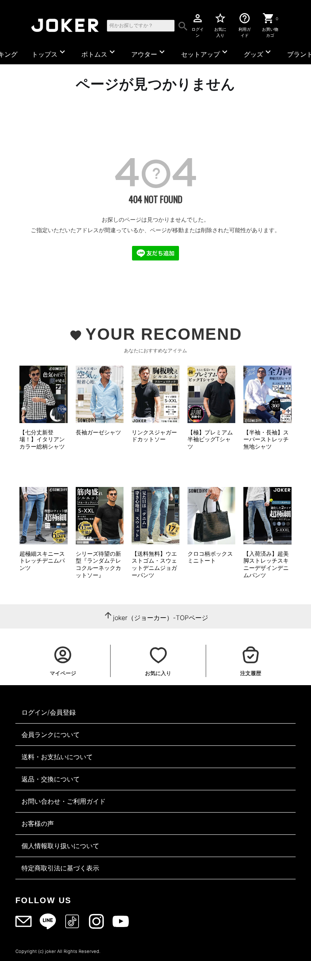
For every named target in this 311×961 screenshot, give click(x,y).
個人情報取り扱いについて (60, 846)
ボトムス (99, 52)
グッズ (258, 52)
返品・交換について (50, 779)
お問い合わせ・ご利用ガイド (63, 801)
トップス (49, 52)
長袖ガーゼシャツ (98, 432)
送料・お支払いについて (57, 757)
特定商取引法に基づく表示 (60, 868)
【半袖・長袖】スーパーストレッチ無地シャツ (266, 439)
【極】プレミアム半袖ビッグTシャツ (210, 439)
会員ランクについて (50, 734)
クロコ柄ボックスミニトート (210, 557)
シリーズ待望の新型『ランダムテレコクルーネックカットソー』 (98, 564)
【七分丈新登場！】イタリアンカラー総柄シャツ (42, 439)
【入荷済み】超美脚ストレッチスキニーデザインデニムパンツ (266, 564)
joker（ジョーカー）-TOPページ (160, 618)
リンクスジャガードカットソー (154, 436)
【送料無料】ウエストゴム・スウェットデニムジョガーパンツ (154, 564)
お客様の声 (37, 823)
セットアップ (205, 52)
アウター (149, 52)
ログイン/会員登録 (48, 712)
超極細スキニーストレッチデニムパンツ (42, 560)
